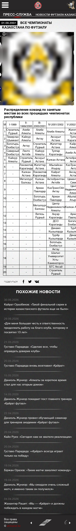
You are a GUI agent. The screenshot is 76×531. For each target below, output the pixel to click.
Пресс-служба (17, 14)
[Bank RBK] (45, 522)
